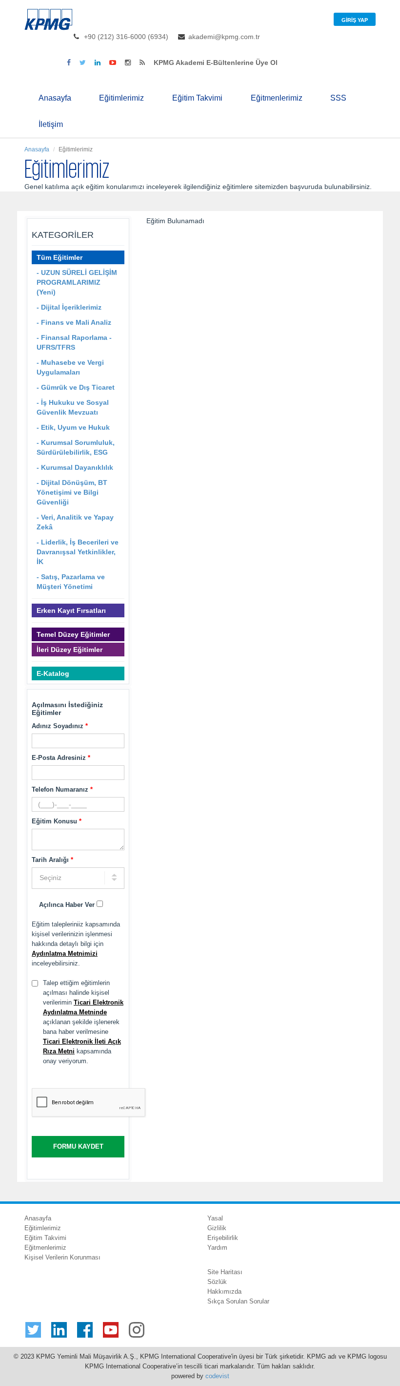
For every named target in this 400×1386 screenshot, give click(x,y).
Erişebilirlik (222, 1237)
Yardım (217, 1247)
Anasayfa (55, 98)
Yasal (215, 1218)
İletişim (51, 124)
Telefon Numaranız (62, 789)
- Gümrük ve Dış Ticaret (76, 387)
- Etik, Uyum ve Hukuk (73, 427)
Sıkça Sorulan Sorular (238, 1301)
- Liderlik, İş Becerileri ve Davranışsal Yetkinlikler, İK (78, 552)
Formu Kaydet (78, 1146)
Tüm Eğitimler (59, 257)
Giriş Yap (354, 20)
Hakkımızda (224, 1291)
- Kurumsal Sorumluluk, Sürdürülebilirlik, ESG (76, 447)
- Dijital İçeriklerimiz (69, 307)
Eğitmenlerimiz (276, 98)
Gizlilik (216, 1228)
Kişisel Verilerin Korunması (62, 1257)
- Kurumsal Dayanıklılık (75, 467)
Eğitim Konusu (56, 821)
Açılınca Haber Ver (68, 904)
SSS (338, 98)
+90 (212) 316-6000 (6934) (126, 37)
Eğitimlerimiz (121, 98)
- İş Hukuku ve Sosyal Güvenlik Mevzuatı (73, 407)
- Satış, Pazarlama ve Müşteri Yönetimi (71, 581)
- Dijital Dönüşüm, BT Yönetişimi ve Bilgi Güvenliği (72, 492)
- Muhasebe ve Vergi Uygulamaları (70, 367)
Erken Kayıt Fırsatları (71, 610)
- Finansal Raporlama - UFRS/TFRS (74, 342)
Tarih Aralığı (52, 859)
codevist (217, 1376)
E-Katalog (53, 673)
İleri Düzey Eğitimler (69, 649)
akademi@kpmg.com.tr (224, 37)
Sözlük (217, 1281)
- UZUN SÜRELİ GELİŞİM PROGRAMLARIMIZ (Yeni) (77, 282)
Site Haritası (224, 1272)
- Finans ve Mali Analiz (74, 322)
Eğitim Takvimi (197, 98)
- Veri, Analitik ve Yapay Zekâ (75, 522)
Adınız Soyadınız (60, 726)
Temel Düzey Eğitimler (73, 634)
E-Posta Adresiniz (61, 757)
